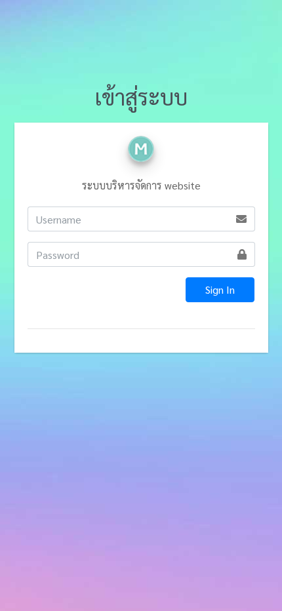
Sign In (220, 289)
